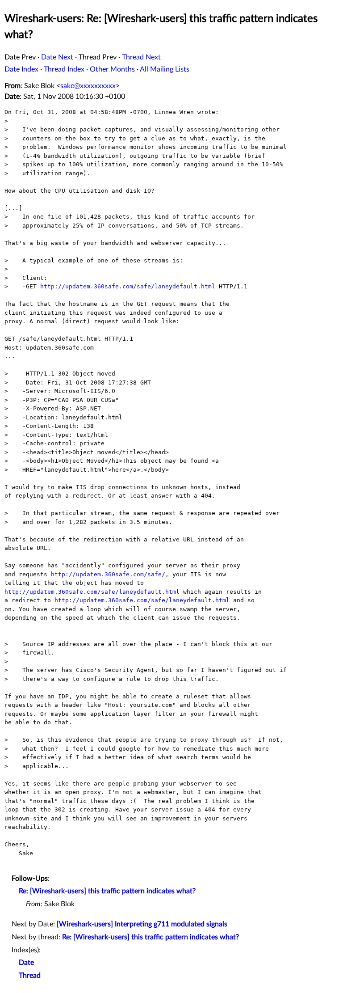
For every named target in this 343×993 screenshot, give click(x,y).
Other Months (112, 69)
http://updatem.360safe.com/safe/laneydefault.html (127, 286)
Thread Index (64, 69)
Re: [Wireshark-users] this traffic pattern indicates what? (107, 891)
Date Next (57, 57)
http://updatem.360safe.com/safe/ (108, 574)
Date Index (21, 69)
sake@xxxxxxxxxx (88, 85)
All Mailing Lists (164, 69)
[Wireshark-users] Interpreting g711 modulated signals (142, 924)
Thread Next (141, 57)
